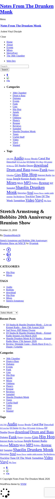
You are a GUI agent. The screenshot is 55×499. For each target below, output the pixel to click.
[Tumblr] (8, 259)
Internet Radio (44, 175)
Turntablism (19, 200)
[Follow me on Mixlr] (8, 78)
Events (10, 47)
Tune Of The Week (20, 457)
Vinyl (15, 142)
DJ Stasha (20, 165)
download (41, 165)
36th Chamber (19, 92)
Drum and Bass (18, 169)
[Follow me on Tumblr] (7, 75)
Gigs (15, 106)
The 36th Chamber (16, 55)
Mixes (10, 50)
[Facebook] (8, 249)
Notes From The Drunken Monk (20, 25)
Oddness (17, 117)
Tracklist (30, 196)
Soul (30, 192)
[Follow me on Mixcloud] (8, 81)
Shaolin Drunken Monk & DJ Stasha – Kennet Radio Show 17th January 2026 (28, 340)
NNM (23, 484)
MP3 (27, 183)
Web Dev (11, 61)
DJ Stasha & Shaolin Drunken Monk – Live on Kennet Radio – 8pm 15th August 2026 (29, 326)
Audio (19, 158)
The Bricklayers (19, 197)
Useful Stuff (18, 137)
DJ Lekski (48, 162)
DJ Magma (10, 166)
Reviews (17, 126)
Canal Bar (44, 158)
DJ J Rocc (39, 162)
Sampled (17, 128)
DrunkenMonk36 (12, 235)
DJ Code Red (21, 162)
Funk (15, 104)
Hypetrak (33, 243)
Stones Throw (39, 193)
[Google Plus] (8, 254)
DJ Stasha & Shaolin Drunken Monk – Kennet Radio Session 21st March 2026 (28, 334)
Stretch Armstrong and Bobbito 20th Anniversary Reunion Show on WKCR (23, 242)
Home (10, 42)
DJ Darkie (31, 162)
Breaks (34, 158)
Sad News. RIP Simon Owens (20, 330)
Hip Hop (17, 109)
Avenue (27, 159)
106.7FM (10, 159)
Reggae (16, 123)
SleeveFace (12, 53)
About (10, 44)
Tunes (15, 134)
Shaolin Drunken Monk (24, 131)
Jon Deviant (18, 441)
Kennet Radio (28, 178)
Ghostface (10, 175)
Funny (51, 170)
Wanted (16, 145)
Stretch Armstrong (15, 300)
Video (15, 139)
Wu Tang (47, 201)
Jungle (16, 112)
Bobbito (10, 289)
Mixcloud (41, 179)
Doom (29, 165)
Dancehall (11, 162)
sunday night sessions (35, 454)
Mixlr (20, 183)
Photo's (16, 120)
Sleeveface (22, 193)
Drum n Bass (19, 95)
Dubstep (17, 98)
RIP (51, 183)
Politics (34, 183)
